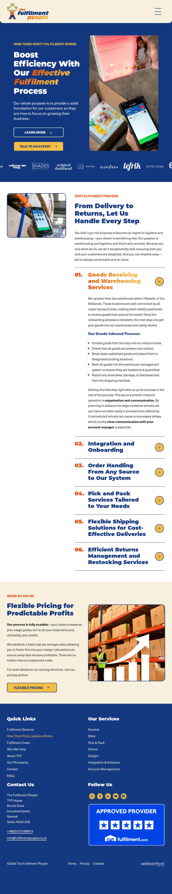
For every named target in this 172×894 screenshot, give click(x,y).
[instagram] (92, 796)
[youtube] (115, 796)
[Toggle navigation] (158, 11)
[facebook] (100, 796)
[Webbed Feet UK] (153, 863)
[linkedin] (108, 796)
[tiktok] (123, 796)
